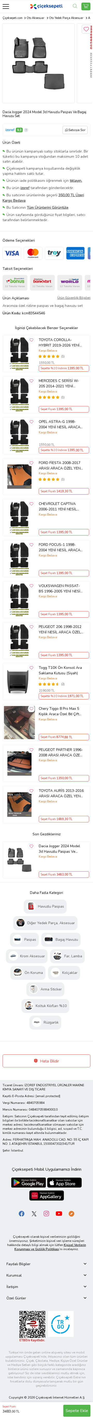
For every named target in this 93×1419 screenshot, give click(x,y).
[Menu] (5, 6)
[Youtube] (59, 1213)
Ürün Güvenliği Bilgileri (73, 298)
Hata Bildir (49, 1061)
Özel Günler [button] (16, 1298)
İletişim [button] (12, 1286)
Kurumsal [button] (14, 1275)
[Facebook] (21, 1213)
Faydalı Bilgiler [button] (18, 1264)
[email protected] (48, 1096)
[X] (34, 1213)
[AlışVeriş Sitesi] (85, 6)
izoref (9, 129)
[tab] (46, 1264)
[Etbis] (32, 1326)
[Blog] (71, 1213)
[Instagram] (46, 1213)
